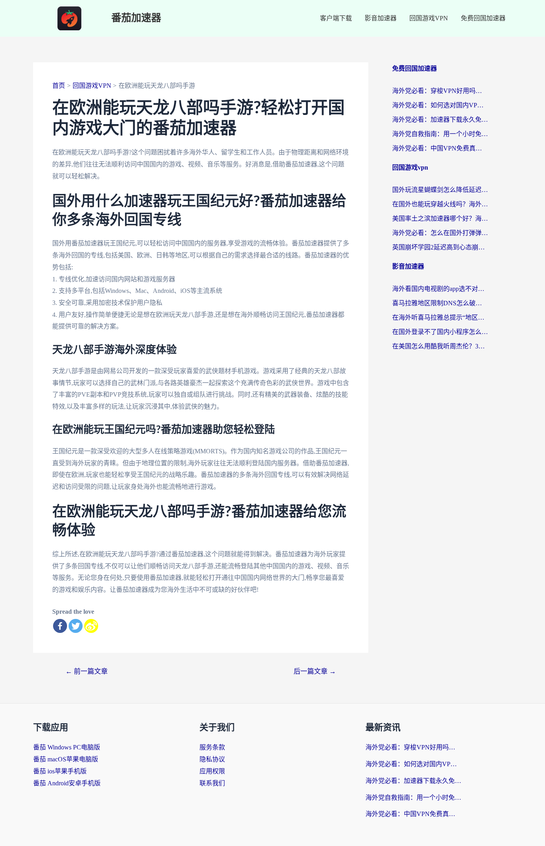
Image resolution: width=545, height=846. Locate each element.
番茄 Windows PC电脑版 (66, 747)
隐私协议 (212, 759)
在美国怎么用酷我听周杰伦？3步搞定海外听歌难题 (440, 346)
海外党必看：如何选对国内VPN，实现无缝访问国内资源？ (440, 105)
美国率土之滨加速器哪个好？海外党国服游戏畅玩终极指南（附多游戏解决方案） (440, 218)
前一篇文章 (86, 671)
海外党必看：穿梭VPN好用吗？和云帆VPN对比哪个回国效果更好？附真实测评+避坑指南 (440, 90)
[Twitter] (76, 626)
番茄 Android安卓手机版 (67, 783)
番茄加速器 (136, 18)
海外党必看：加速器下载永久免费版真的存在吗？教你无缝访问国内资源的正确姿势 (440, 119)
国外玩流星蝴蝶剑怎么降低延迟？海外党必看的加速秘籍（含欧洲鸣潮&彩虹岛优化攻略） (440, 189)
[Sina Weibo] (91, 626)
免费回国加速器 (483, 18)
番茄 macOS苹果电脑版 (65, 759)
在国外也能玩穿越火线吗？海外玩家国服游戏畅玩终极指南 (440, 204)
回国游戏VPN (428, 18)
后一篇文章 (315, 671)
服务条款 (212, 747)
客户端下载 (336, 18)
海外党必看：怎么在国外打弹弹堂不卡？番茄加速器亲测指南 (440, 232)
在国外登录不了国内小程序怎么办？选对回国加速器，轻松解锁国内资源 (440, 331)
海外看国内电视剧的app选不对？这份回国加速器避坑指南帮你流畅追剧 (440, 288)
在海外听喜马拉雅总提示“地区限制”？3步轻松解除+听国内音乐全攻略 (440, 317)
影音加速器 (381, 18)
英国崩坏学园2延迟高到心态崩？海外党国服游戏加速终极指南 (440, 247)
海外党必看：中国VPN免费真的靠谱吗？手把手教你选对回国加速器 (440, 148)
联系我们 (212, 783)
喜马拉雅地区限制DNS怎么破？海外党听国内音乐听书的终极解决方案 (440, 303)
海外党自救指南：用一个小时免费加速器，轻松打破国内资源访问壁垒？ (440, 133)
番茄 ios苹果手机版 (60, 771)
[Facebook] (60, 626)
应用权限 (212, 771)
